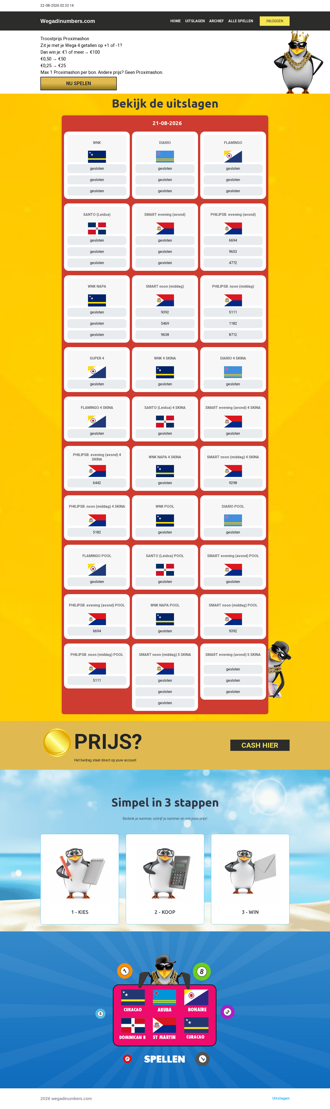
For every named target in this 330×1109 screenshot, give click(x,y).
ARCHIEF (216, 21)
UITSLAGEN (195, 21)
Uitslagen (281, 1098)
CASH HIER (260, 745)
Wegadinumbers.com (67, 21)
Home (175, 21)
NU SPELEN (78, 83)
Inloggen (274, 21)
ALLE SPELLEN (240, 21)
